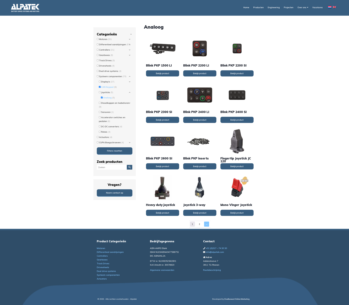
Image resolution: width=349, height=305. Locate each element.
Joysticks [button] (107, 92)
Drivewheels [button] (107, 65)
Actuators (102, 278)
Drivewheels (103, 267)
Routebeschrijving (212, 270)
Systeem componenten (108, 275)
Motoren (101, 248)
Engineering (274, 7)
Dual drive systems (106, 271)
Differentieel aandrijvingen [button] (114, 44)
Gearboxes (102, 259)
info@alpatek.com (215, 252)
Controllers (102, 256)
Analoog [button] (109, 97)
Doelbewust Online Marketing (236, 299)
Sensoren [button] (107, 112)
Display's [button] (107, 81)
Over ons (301, 7)
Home (246, 7)
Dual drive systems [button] (110, 71)
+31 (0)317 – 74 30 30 (216, 248)
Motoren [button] (105, 39)
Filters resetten (114, 151)
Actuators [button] (105, 137)
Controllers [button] (106, 50)
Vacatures (317, 7)
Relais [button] (105, 132)
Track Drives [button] (107, 60)
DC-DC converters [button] (111, 126)
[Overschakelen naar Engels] (334, 7)
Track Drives (103, 263)
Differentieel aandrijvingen (110, 252)
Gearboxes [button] (106, 55)
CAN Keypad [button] (109, 87)
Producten (258, 7)
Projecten (288, 7)
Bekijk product (162, 73)
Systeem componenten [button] (112, 76)
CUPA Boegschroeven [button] (111, 142)
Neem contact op (114, 192)
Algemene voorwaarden (162, 270)
